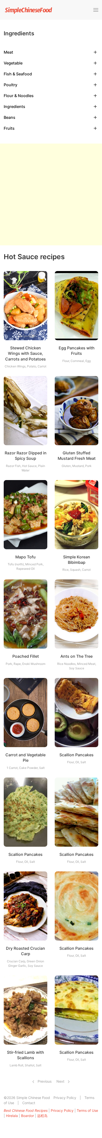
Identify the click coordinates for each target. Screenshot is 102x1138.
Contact (28, 1103)
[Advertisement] (51, 194)
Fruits (9, 128)
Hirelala (12, 1116)
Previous (44, 1081)
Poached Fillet (25, 656)
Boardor (27, 1116)
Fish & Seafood (18, 73)
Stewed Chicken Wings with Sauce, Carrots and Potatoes (25, 353)
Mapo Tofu (25, 556)
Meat (8, 52)
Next (60, 1081)
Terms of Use (87, 1110)
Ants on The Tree (76, 656)
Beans (9, 117)
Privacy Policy (64, 1098)
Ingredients (14, 106)
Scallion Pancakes (76, 754)
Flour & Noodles (19, 95)
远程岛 (42, 1116)
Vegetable (13, 63)
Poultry (10, 84)
